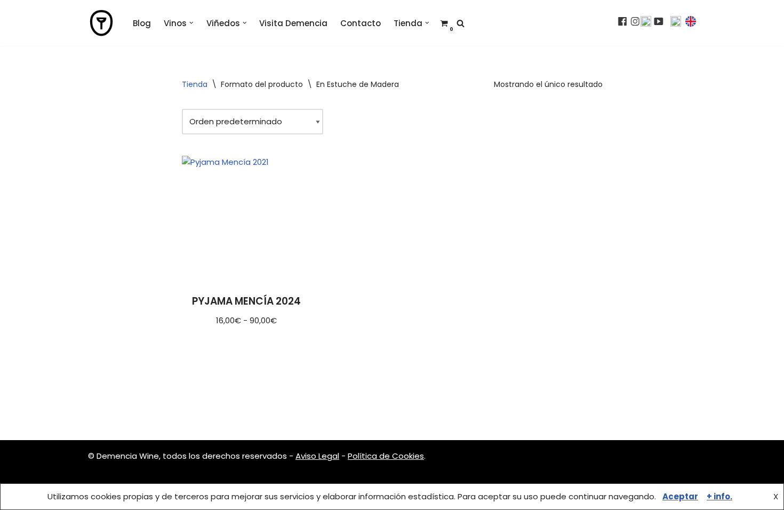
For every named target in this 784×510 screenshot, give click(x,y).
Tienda (194, 84)
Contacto (360, 23)
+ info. (719, 496)
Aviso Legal (317, 455)
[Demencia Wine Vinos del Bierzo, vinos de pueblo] (101, 23)
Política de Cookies (386, 455)
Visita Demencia (293, 23)
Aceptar (680, 496)
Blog (142, 23)
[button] (191, 23)
